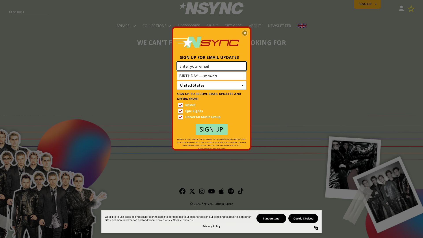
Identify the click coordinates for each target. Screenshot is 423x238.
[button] (244, 33)
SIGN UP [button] (211, 129)
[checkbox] (212, 105)
